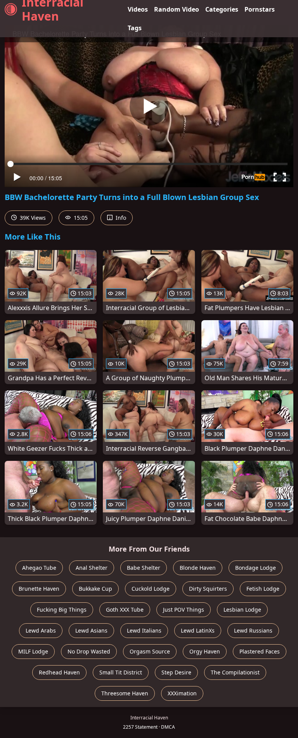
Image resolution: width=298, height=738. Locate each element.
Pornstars (259, 9)
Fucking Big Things (62, 609)
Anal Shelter (91, 567)
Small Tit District (120, 672)
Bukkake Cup (95, 588)
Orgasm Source (150, 651)
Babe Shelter (143, 567)
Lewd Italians (144, 630)
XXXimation (182, 693)
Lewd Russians (253, 630)
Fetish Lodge (262, 588)
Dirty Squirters (208, 588)
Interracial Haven (52, 9)
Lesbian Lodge (242, 609)
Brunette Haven (39, 588)
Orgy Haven (204, 651)
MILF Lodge (33, 651)
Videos (138, 9)
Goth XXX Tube (125, 609)
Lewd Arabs (41, 630)
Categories (221, 9)
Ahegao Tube (39, 567)
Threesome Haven (124, 693)
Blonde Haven (198, 567)
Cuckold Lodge (151, 588)
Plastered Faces (259, 651)
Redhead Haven (59, 672)
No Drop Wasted (89, 651)
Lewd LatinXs (198, 630)
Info (120, 217)
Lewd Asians (91, 630)
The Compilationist (235, 672)
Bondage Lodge (255, 567)
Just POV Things (183, 609)
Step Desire (176, 672)
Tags (135, 28)
